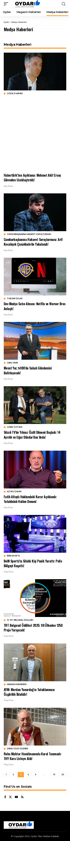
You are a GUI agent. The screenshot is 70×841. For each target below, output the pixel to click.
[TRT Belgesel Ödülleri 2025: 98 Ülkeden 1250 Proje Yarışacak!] (35, 598)
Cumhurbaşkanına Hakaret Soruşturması (29, 234)
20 (62, 774)
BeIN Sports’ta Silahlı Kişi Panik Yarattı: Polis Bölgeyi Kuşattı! (33, 563)
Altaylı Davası (14, 492)
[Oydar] (26, 4)
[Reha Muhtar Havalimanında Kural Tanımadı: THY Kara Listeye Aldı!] (35, 727)
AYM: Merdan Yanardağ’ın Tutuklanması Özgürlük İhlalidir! (29, 692)
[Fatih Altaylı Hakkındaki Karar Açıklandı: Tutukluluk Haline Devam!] (35, 469)
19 (54, 774)
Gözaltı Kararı (15, 94)
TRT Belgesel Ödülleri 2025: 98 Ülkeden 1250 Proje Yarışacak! (33, 627)
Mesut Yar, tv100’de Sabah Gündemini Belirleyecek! (28, 370)
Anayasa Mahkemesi (17, 684)
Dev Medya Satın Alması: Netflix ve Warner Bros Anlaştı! (34, 306)
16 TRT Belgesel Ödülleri (20, 620)
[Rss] (22, 797)
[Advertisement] (35, 134)
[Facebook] (5, 797)
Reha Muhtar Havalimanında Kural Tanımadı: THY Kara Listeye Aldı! (32, 756)
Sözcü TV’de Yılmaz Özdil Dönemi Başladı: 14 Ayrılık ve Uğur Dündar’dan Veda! (32, 434)
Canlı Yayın (12, 363)
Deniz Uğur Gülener (17, 749)
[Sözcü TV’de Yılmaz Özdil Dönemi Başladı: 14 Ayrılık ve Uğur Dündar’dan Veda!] (35, 405)
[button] (7, 4)
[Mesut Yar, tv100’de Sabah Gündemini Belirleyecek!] (35, 341)
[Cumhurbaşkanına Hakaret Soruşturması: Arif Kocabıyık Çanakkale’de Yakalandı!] (35, 212)
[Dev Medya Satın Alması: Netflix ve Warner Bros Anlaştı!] (35, 276)
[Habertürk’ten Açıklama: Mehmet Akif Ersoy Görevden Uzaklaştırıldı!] (35, 71)
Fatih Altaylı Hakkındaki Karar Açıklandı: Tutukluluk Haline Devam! (30, 499)
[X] (10, 797)
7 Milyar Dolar (14, 299)
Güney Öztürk (14, 427)
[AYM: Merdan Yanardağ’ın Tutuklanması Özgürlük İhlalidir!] (35, 662)
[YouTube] (16, 797)
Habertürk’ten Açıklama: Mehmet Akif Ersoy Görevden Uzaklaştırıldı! (32, 177)
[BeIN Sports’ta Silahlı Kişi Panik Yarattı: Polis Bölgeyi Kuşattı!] (35, 534)
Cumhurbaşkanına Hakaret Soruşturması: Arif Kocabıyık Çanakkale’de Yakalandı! (33, 242)
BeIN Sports (13, 556)
